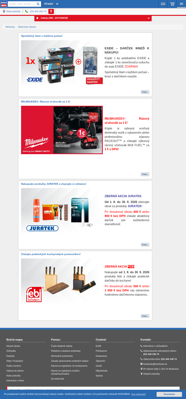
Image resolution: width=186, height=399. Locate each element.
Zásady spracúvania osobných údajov (69, 361)
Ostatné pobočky (151, 374)
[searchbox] (24, 3)
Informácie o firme (15, 380)
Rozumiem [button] (169, 394)
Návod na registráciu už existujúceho (69, 366)
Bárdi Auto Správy (27, 27)
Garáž (99, 366)
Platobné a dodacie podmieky (65, 351)
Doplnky (10, 356)
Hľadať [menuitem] (49, 3)
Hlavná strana (13, 346)
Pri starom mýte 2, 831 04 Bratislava (161, 369)
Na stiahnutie (57, 379)
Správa (99, 375)
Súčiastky (11, 351)
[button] (38, 4)
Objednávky (102, 371)
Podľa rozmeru (13, 366)
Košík (98, 346)
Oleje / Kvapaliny (14, 361)
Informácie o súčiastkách (155, 346)
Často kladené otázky (61, 346)
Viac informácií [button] (138, 394)
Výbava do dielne (15, 371)
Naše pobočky (13, 11)
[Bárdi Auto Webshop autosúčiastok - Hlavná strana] (4, 4)
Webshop (10, 27)
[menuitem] (162, 4)
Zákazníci (100, 361)
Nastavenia (101, 356)
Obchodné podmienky (62, 356)
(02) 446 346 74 (38, 11)
